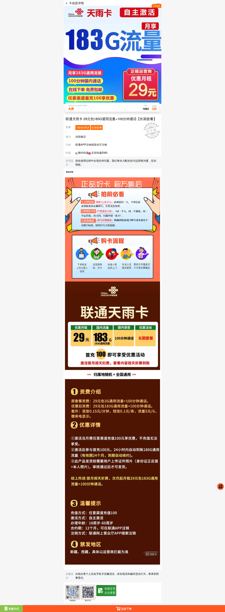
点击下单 (126, 608)
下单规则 (156, 6)
